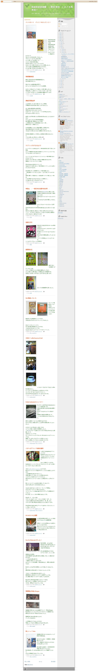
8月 (61, 46)
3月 (61, 83)
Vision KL (61, 189)
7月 (61, 47)
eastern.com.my (62, 203)
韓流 (60, 104)
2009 (60, 37)
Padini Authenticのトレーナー (34, 402)
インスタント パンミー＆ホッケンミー (38, 22)
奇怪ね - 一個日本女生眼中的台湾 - (37, 188)
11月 (61, 41)
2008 (60, 39)
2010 (60, 36)
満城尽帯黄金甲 (30, 100)
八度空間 (61, 179)
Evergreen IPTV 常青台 (64, 163)
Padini (29, 430)
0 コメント (40, 69)
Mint (60, 160)
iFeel (60, 168)
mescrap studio (63, 119)
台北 (31, 217)
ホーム (40, 661)
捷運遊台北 (29, 249)
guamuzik (61, 162)
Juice (60, 200)
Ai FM (60, 187)
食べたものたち (62, 101)
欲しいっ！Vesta (30, 631)
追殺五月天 (29, 222)
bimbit (60, 201)
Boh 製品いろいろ (31, 298)
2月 (61, 84)
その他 (31, 95)
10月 (61, 43)
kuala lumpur (32, 71)
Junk (60, 198)
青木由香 (45, 191)
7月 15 (63, 78)
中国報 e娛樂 (62, 176)
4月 (61, 81)
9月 (61, 44)
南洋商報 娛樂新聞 (63, 173)
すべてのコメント (63, 26)
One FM (61, 182)
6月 (61, 80)
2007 (60, 40)
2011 (60, 34)
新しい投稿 (27, 661)
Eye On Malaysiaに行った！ (34, 540)
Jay (26, 103)
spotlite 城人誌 (62, 170)
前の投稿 (53, 661)
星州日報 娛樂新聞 (63, 175)
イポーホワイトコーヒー (35, 468)
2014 (60, 33)
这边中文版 (60, 212)
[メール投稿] (43, 69)
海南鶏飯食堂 (30, 76)
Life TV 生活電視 (62, 169)
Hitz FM (61, 192)
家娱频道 (61, 181)
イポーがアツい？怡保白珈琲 (34, 448)
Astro (60, 172)
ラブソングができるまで (33, 145)
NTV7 (60, 178)
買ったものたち (33, 333)
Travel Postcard (63, 142)
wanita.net (61, 204)
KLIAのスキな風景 (31, 515)
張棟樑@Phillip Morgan (32, 591)
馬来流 (33, 626)
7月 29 (63, 49)
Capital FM (61, 194)
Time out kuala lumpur (64, 191)
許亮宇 (60, 110)
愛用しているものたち (64, 111)
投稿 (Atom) (30, 664)
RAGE (60, 197)
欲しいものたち (33, 656)
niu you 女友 (62, 165)
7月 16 (63, 52)
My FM (60, 185)
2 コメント (40, 331)
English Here (60, 218)
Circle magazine (62, 166)
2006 (60, 87)
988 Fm (61, 184)
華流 (31, 244)
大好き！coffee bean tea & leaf (34, 338)
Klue (60, 188)
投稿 (60, 24)
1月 (61, 86)
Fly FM (60, 195)
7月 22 (63, 50)
